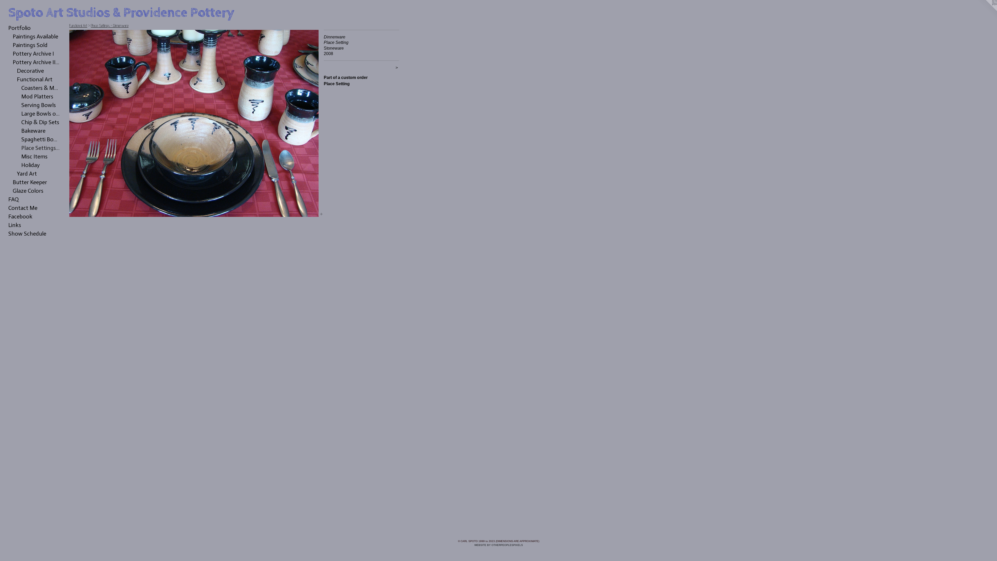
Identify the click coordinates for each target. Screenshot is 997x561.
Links (14, 225)
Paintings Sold (30, 45)
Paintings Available (35, 36)
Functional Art (34, 79)
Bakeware (33, 130)
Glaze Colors (28, 190)
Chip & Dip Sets (40, 122)
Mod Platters (37, 96)
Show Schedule (27, 233)
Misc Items (34, 156)
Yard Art (27, 173)
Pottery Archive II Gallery (36, 62)
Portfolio (19, 27)
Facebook (20, 216)
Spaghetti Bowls (40, 139)
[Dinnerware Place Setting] (194, 123)
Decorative (30, 70)
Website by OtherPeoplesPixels (498, 545)
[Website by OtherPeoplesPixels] (986, 10)
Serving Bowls (38, 105)
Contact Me (22, 207)
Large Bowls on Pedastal (40, 113)
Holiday (30, 165)
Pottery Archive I (33, 53)
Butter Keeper (30, 182)
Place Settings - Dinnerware (40, 147)
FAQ (13, 199)
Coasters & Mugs (40, 87)
